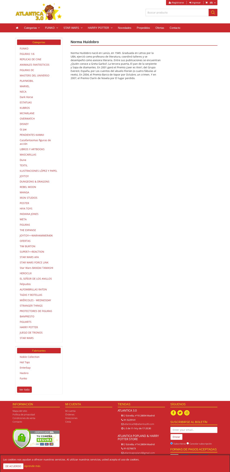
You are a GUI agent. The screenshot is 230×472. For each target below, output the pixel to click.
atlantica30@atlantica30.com (139, 424)
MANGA (24, 192)
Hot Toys (25, 362)
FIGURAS (25, 224)
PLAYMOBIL (26, 81)
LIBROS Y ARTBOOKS (32, 149)
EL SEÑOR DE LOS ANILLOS (36, 278)
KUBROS (25, 108)
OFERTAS (25, 241)
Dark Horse (26, 97)
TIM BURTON (27, 246)
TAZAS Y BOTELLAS (31, 295)
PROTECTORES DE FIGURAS (36, 311)
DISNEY (24, 124)
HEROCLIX (26, 273)
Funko (23, 378)
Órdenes (69, 414)
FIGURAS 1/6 (27, 54)
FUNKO (24, 48)
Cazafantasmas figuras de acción (35, 141)
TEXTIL (23, 165)
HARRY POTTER (29, 327)
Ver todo (24, 389)
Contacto (175, 27)
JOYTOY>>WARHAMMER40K (36, 235)
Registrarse (177, 2)
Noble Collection (30, 357)
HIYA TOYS (26, 208)
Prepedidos (143, 27)
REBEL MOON (28, 187)
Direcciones (71, 418)
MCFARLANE (27, 113)
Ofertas (159, 27)
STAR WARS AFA (29, 257)
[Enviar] (213, 12)
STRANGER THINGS (31, 305)
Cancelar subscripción (201, 443)
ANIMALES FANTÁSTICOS (34, 64)
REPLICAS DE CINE (30, 59)
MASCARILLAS (28, 154)
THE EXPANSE (28, 230)
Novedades (124, 27)
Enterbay (25, 367)
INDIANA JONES (29, 214)
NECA (23, 91)
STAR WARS (27, 338)
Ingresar (196, 2)
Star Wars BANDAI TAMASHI (36, 268)
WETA (23, 219)
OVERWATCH (27, 118)
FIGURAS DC (27, 70)
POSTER (24, 203)
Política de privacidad (24, 414)
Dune (23, 160)
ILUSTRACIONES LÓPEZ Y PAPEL (38, 170)
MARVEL (24, 86)
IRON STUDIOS (28, 197)
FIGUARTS (25, 321)
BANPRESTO (27, 316)
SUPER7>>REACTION (32, 251)
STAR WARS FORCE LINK (34, 262)
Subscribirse (179, 443)
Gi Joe (23, 129)
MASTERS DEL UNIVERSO (34, 75)
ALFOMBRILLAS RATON (33, 289)
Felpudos (25, 284)
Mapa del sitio (20, 410)
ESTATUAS (26, 102)
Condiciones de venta (24, 418)
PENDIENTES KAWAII (32, 134)
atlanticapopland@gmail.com (139, 452)
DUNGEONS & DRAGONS (34, 181)
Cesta (68, 421)
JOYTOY (24, 176)
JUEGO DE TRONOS (31, 332)
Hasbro (24, 373)
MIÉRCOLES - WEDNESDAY (35, 300)
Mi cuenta (70, 410)
